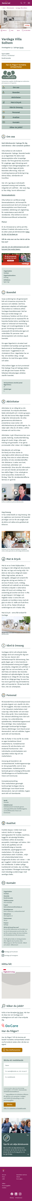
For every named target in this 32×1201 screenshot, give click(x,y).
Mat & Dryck (16, 102)
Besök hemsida (6, 58)
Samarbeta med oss (21, 1175)
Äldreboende (10, 8)
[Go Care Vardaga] (16, 1025)
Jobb (3, 1179)
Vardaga (6, 273)
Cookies (4, 1188)
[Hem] (6, 3)
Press (3, 1177)
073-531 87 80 (8, 902)
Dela (12, 30)
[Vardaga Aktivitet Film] (16, 492)
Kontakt (16, 122)
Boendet (16, 92)
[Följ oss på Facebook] (12, 1194)
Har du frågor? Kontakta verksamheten (16, 65)
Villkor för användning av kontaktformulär (15, 1108)
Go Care (20, 1012)
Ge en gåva (19, 1179)
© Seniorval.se (18, 1197)
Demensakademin (8, 195)
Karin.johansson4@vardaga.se (13, 907)
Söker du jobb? (16, 127)
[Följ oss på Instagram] (20, 1194)
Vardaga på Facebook (11, 952)
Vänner (18, 1177)
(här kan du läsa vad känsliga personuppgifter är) (15, 1090)
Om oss (16, 87)
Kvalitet (16, 117)
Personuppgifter (6, 1185)
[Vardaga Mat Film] (16, 624)
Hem (4, 8)
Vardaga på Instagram (11, 955)
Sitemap (12, 1197)
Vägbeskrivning (9, 972)
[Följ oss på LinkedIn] (16, 1194)
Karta (21, 47)
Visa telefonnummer (13, 1050)
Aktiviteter (16, 97)
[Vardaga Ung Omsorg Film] (16, 539)
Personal (16, 112)
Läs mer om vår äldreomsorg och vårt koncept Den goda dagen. (15, 247)
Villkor (3, 1183)
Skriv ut (4, 30)
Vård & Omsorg (16, 107)
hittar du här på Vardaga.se (16, 233)
